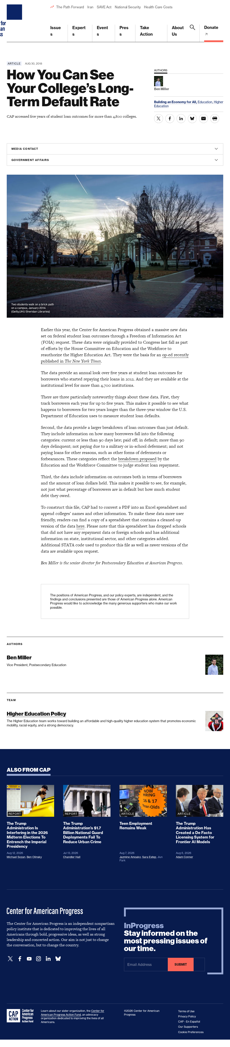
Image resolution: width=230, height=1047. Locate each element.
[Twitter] (10, 958)
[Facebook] (19, 958)
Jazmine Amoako (130, 857)
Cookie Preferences (190, 1032)
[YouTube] (29, 958)
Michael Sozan (16, 857)
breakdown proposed (137, 459)
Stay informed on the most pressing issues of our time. (166, 937)
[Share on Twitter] (158, 118)
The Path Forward (70, 7)
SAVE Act (104, 7)
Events (102, 31)
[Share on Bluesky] (192, 118)
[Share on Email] (203, 118)
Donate (211, 27)
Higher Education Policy (36, 713)
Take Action (146, 31)
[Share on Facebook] (169, 118)
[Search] (192, 33)
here (80, 526)
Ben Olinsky (34, 857)
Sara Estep (149, 857)
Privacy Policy (187, 1016)
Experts (79, 31)
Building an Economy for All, (176, 102)
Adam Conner (184, 857)
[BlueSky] (58, 958)
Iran (90, 7)
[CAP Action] (21, 1016)
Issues (55, 31)
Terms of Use (186, 1011)
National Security (128, 7)
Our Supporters (188, 1026)
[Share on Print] (214, 118)
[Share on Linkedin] (181, 118)
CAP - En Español (189, 1021)
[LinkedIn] (48, 958)
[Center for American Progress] (15, 21)
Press (123, 31)
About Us (178, 31)
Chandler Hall (71, 857)
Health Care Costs (158, 7)
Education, (206, 102)
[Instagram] (38, 958)
